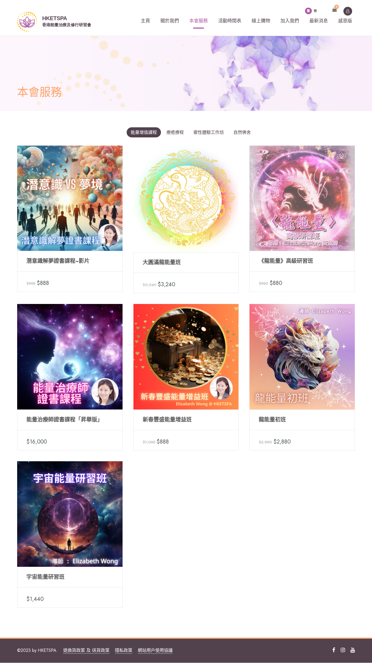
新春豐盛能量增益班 (167, 420)
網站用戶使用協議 (155, 650)
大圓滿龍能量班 (162, 262)
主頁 (145, 20)
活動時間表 (229, 20)
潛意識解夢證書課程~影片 (58, 261)
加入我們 (289, 20)
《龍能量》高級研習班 (286, 261)
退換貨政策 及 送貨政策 (86, 650)
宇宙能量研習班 (45, 577)
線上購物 (261, 20)
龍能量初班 (272, 420)
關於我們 (169, 20)
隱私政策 (123, 650)
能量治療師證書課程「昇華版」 (64, 420)
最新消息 (318, 20)
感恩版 (345, 20)
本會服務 (198, 20)
